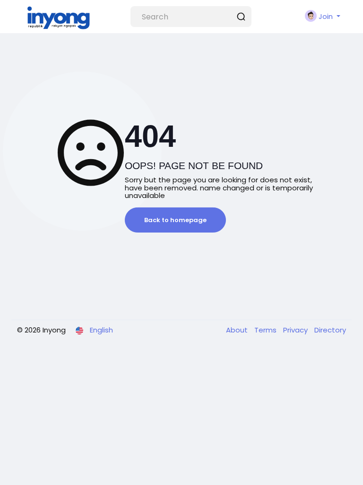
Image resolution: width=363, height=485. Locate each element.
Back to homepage (175, 220)
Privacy (296, 330)
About (238, 330)
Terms (266, 330)
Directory (330, 330)
